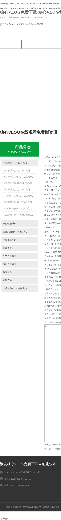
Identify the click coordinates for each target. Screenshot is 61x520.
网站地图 (4, 518)
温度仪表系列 (9, 264)
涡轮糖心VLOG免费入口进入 (17, 163)
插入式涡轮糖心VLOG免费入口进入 (21, 215)
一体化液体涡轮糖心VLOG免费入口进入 (21, 196)
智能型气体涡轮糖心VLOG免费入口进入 (21, 177)
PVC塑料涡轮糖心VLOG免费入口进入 (21, 202)
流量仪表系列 (9, 240)
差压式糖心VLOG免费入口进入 (18, 232)
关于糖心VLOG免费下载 (32, 45)
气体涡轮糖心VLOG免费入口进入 (20, 208)
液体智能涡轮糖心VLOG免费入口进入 (21, 183)
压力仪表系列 (9, 256)
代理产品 (7, 280)
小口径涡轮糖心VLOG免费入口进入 (21, 170)
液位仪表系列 (9, 223)
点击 (34, 162)
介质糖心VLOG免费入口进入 (17, 288)
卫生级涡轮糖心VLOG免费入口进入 (21, 189)
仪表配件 (7, 272)
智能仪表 (7, 248)
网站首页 (11, 44)
